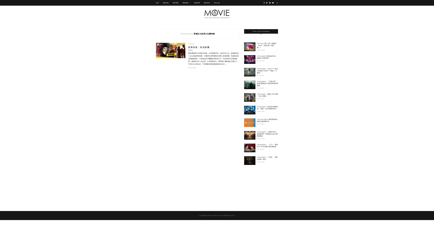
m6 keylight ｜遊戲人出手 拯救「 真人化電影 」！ (267, 95)
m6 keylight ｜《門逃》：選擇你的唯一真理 (267, 158)
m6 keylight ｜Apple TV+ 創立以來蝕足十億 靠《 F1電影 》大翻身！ (267, 71)
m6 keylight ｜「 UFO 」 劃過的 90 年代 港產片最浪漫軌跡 (267, 145)
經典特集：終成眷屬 (199, 47)
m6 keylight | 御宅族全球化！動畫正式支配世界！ (267, 57)
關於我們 (207, 3)
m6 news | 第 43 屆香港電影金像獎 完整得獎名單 (267, 120)
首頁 (157, 3)
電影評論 (166, 3)
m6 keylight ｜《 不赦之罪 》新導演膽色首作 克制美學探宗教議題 (267, 83)
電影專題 (176, 3)
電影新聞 (185, 3)
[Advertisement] (263, 185)
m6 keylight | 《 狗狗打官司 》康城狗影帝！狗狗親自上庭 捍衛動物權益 (267, 134)
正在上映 (217, 3)
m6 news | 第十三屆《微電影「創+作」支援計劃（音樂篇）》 (266, 45)
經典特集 (191, 44)
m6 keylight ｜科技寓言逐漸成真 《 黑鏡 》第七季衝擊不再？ (267, 108)
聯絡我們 (197, 3)
